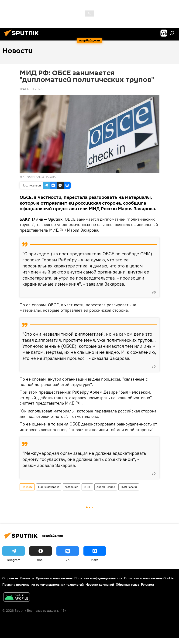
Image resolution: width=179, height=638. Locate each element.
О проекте (10, 578)
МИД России (128, 487)
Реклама (147, 584)
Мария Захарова (48, 487)
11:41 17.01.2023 (31, 89)
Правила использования (54, 578)
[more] (154, 292)
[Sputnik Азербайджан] (22, 37)
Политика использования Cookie (149, 578)
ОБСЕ (87, 487)
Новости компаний (100, 584)
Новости (27, 487)
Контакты (27, 578)
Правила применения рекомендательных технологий (43, 584)
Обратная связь (127, 584)
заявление (71, 487)
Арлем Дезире (105, 487)
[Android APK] (16, 597)
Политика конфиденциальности (98, 578)
